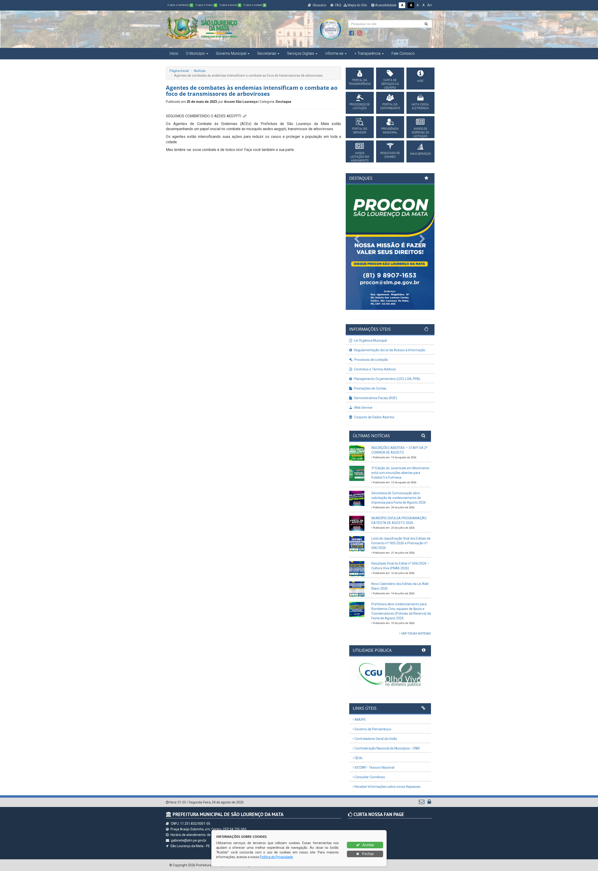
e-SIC (420, 80)
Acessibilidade (385, 5)
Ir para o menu (206, 5)
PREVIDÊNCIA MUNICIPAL (390, 130)
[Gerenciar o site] (429, 803)
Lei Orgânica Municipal (370, 340)
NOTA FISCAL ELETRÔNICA (420, 106)
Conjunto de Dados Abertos (373, 417)
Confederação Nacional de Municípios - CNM (387, 748)
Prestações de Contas (369, 388)
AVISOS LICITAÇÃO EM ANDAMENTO (359, 156)
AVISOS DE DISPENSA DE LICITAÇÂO (420, 132)
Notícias (200, 71)
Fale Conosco (403, 53)
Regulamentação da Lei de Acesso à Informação (389, 350)
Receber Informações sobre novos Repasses (387, 787)
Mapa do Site (357, 5)
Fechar (367, 854)
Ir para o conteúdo (179, 5)
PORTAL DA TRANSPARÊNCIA (360, 82)
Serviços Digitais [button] (300, 53)
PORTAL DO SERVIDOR (359, 130)
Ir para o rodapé (254, 5)
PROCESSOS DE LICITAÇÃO (359, 106)
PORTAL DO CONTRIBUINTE (390, 106)
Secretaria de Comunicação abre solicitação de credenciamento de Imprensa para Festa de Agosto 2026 (398, 497)
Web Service (362, 407)
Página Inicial (179, 71)
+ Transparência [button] (367, 53)
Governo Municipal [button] (231, 53)
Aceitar (368, 845)
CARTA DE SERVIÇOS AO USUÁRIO (390, 84)
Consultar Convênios (369, 777)
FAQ (338, 5)
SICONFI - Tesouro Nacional (374, 767)
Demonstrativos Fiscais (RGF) (375, 398)
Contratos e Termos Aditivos (374, 369)
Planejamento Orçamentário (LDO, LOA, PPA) (386, 379)
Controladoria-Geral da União (375, 739)
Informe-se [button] (334, 53)
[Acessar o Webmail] (422, 803)
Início (173, 53)
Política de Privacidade (276, 857)
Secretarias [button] (266, 53)
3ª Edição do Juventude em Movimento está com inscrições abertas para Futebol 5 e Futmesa (400, 472)
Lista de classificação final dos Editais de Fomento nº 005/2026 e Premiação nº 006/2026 (401, 543)
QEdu (358, 758)
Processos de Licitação (371, 360)
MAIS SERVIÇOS (420, 153)
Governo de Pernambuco (372, 729)
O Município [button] (195, 53)
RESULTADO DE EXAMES (390, 154)
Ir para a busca (230, 5)
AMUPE (360, 719)
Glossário (319, 5)
